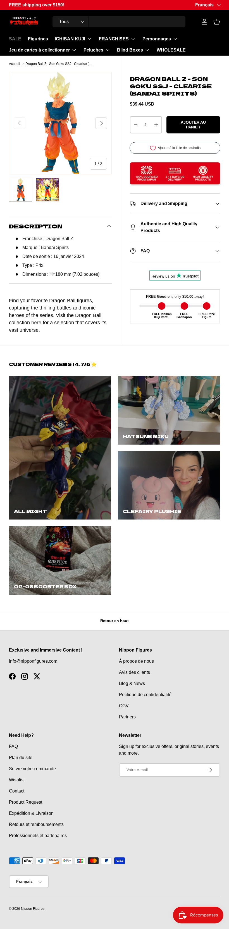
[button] (217, 22)
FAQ (13, 746)
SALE (15, 38)
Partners (127, 717)
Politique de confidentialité (145, 694)
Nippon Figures (32, 909)
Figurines (38, 38)
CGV (124, 705)
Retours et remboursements (36, 824)
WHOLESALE (171, 50)
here (36, 322)
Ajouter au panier (193, 124)
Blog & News (132, 683)
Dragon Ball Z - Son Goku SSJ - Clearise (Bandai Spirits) (58, 63)
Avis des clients (134, 672)
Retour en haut (114, 620)
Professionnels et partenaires (38, 835)
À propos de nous (136, 661)
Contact (16, 791)
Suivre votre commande (32, 768)
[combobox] (119, 21)
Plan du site (20, 757)
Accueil (14, 63)
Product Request (25, 802)
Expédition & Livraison (31, 813)
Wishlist (17, 779)
